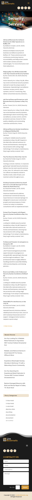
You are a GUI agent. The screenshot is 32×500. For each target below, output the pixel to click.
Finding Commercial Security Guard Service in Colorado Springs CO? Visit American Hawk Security (15, 184)
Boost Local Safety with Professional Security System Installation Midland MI (15, 274)
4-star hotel (9, 406)
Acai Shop (9, 412)
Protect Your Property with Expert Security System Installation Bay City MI (15, 214)
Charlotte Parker (10, 159)
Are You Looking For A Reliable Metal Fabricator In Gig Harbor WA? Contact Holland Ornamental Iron (15, 342)
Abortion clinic (10, 409)
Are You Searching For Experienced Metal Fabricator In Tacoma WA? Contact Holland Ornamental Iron (14, 374)
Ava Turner (8, 75)
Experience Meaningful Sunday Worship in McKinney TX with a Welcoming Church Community (14, 363)
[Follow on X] (22, 8)
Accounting (9, 420)
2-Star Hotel (10, 400)
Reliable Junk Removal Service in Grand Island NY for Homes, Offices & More (14, 353)
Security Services (8, 48)
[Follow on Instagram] (25, 8)
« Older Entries (7, 326)
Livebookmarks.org (22, 495)
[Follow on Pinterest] (29, 8)
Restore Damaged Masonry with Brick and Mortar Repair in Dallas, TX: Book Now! (15, 385)
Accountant (9, 418)
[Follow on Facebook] (18, 8)
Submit (25, 487)
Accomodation (10, 415)
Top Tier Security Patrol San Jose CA (15, 157)
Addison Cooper (10, 46)
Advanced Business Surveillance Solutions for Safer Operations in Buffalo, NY (13, 41)
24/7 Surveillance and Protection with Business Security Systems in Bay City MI (15, 101)
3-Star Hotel (10, 403)
